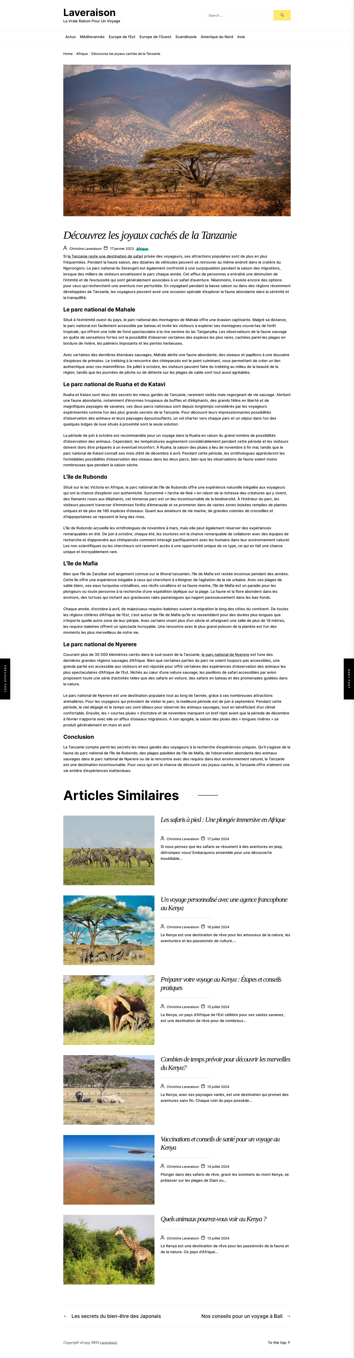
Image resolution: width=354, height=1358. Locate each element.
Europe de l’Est (122, 37)
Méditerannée (92, 37)
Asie (241, 37)
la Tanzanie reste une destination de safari (105, 256)
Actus (70, 37)
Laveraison (89, 12)
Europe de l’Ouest (155, 37)
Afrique (142, 249)
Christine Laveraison (85, 249)
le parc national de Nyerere (225, 654)
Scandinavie (186, 37)
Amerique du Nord (217, 37)
